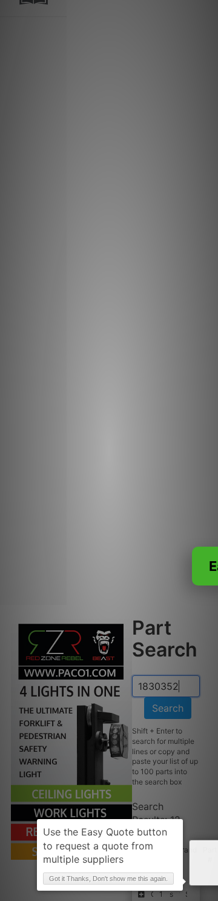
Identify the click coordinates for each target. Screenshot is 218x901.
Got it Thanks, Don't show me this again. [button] (108, 878)
